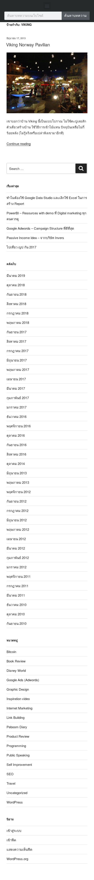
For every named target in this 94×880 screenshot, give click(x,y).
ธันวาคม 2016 (16, 416)
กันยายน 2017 (16, 332)
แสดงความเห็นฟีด (19, 849)
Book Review (16, 661)
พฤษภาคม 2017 (18, 369)
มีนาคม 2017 (16, 388)
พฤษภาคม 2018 (18, 322)
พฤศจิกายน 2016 (19, 426)
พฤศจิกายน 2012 (19, 491)
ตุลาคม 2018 (16, 285)
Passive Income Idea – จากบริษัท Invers (35, 237)
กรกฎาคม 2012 (17, 510)
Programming (16, 745)
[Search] (81, 168)
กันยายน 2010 (16, 623)
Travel (11, 783)
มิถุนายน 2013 (17, 473)
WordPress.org (17, 858)
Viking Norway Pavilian (28, 44)
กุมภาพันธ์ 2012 (18, 557)
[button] (47, 5)
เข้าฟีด (11, 840)
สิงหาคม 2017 (16, 341)
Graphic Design (18, 689)
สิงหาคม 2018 (16, 303)
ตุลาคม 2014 (16, 463)
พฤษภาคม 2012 (18, 529)
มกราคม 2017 (16, 407)
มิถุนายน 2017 (17, 360)
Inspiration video (18, 698)
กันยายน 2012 (16, 501)
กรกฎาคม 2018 (17, 313)
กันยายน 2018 (16, 294)
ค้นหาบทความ (75, 16)
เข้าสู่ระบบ (14, 830)
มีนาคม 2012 (16, 548)
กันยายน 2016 (16, 444)
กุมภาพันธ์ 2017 (18, 397)
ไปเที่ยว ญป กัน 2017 (21, 247)
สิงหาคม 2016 (16, 454)
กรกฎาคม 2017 (17, 350)
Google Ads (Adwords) (23, 679)
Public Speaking (18, 755)
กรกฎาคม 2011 (17, 585)
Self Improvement (19, 764)
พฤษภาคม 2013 (18, 482)
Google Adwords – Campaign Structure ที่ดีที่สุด (40, 228)
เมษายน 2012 (16, 538)
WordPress (15, 802)
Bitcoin (11, 651)
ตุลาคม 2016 (16, 435)
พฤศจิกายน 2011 (19, 576)
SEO (10, 774)
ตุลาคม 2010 (16, 614)
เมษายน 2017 (16, 379)
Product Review (18, 736)
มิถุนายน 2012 (17, 520)
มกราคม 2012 (16, 567)
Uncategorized (17, 792)
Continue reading (19, 143)
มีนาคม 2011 (16, 595)
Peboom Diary (17, 727)
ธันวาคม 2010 (16, 604)
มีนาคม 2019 (16, 275)
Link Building (15, 717)
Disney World (16, 670)
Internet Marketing (19, 708)
